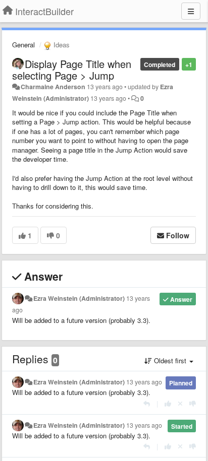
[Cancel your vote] (180, 403)
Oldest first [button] (170, 360)
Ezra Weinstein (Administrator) (79, 298)
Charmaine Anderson (53, 86)
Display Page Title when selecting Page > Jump (71, 69)
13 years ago (144, 381)
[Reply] (146, 403)
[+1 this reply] (168, 403)
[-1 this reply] (192, 403)
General (23, 44)
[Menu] (190, 11)
